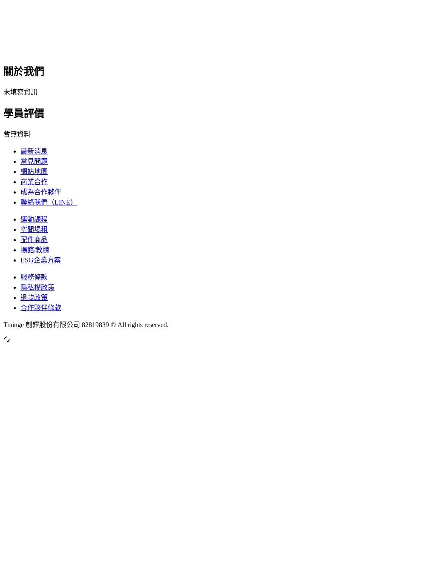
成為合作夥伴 (40, 192)
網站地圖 (34, 171)
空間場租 (34, 229)
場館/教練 (34, 249)
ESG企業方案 (40, 260)
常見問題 (34, 161)
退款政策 (34, 297)
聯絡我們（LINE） (48, 202)
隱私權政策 (37, 287)
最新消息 (34, 151)
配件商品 (34, 239)
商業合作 (34, 181)
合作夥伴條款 (40, 307)
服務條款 (34, 277)
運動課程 (34, 219)
